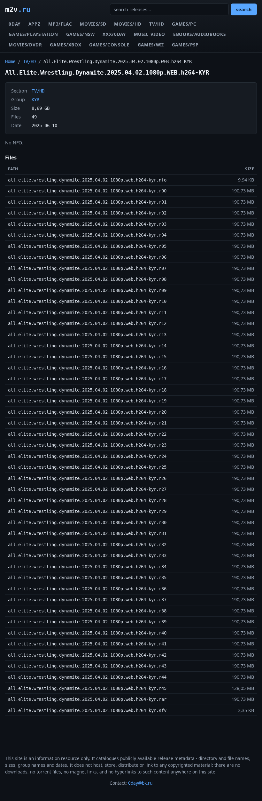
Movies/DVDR (25, 45)
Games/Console (109, 45)
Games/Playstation (33, 34)
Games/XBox (65, 45)
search (243, 9)
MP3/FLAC (60, 24)
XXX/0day (114, 34)
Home (10, 61)
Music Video (149, 34)
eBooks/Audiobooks (199, 34)
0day (14, 24)
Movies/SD (93, 24)
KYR (35, 99)
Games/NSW (80, 34)
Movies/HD (127, 24)
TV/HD (156, 24)
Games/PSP (185, 45)
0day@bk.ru (140, 783)
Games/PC (184, 24)
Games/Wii (151, 45)
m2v (17, 9)
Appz (34, 24)
